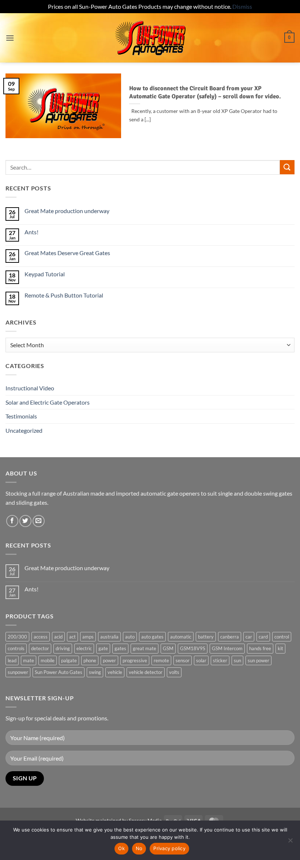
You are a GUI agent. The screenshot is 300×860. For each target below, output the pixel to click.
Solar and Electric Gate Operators (47, 402)
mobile (48, 660)
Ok (121, 848)
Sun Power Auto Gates (58, 672)
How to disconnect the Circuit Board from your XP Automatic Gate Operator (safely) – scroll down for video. (205, 92)
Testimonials (21, 416)
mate (28, 660)
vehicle (115, 672)
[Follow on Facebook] (12, 521)
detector (40, 648)
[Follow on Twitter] (25, 521)
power (109, 660)
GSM (168, 648)
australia (109, 637)
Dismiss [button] (242, 6)
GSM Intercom (227, 648)
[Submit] (287, 167)
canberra (229, 637)
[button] (9, 38)
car (248, 637)
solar (201, 660)
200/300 (17, 637)
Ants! (31, 231)
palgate (69, 660)
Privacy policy (169, 848)
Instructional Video (29, 387)
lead (12, 660)
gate (103, 648)
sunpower (18, 672)
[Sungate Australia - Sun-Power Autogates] (150, 38)
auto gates (152, 637)
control (281, 637)
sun (237, 660)
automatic (180, 637)
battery (206, 637)
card (263, 637)
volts (174, 672)
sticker (220, 660)
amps (88, 637)
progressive (135, 660)
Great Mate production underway (67, 210)
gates (120, 648)
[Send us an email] (39, 521)
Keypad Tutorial (45, 273)
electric (84, 648)
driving (63, 648)
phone (89, 660)
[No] (290, 842)
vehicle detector (145, 672)
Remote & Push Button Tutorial (64, 295)
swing (95, 672)
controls (16, 648)
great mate (144, 648)
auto (130, 637)
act (72, 637)
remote (161, 660)
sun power (258, 660)
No (139, 848)
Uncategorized (23, 430)
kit (280, 648)
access (41, 637)
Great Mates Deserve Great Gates (67, 252)
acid (58, 637)
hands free (260, 648)
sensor (183, 660)
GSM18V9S (192, 648)
